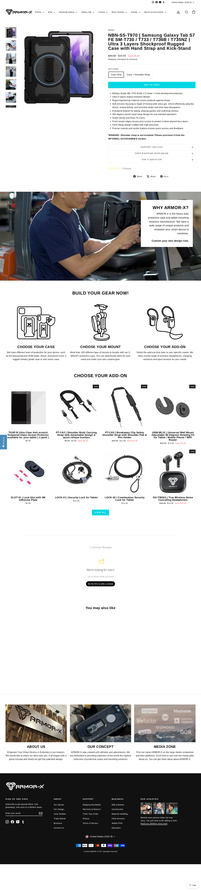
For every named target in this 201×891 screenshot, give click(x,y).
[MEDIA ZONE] (165, 723)
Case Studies (60, 814)
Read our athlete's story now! (154, 823)
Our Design (59, 809)
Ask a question (152, 159)
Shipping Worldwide (92, 805)
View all (100, 512)
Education (116, 828)
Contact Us (59, 828)
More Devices (118, 12)
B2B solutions (118, 805)
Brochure (58, 823)
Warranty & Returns (92, 809)
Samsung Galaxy (67, 12)
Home (111, 30)
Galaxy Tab (86, 12)
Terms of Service (90, 823)
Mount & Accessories (154, 12)
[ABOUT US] (36, 723)
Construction (117, 809)
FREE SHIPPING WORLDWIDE (152, 153)
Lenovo (102, 12)
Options (113, 69)
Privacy (86, 818)
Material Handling (120, 814)
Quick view (28, 427)
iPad (50, 12)
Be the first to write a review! (100, 584)
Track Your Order (90, 814)
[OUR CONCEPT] (100, 723)
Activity (134, 12)
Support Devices (152, 147)
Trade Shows (60, 818)
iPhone (38, 12)
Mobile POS (117, 823)
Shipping (112, 59)
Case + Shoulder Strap (138, 74)
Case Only (116, 74)
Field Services (118, 818)
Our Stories (59, 805)
